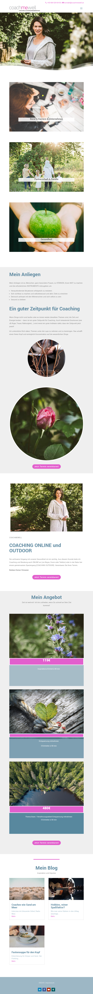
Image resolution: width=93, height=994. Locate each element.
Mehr (14, 916)
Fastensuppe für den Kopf (26, 952)
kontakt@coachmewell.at (73, 2)
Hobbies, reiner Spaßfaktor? (59, 906)
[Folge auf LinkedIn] (40, 989)
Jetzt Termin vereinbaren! (46, 466)
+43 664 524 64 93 (54, 2)
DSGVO (41, 983)
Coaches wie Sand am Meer (24, 906)
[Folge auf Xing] (53, 989)
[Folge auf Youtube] (49, 989)
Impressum (50, 983)
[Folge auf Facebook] (44, 989)
